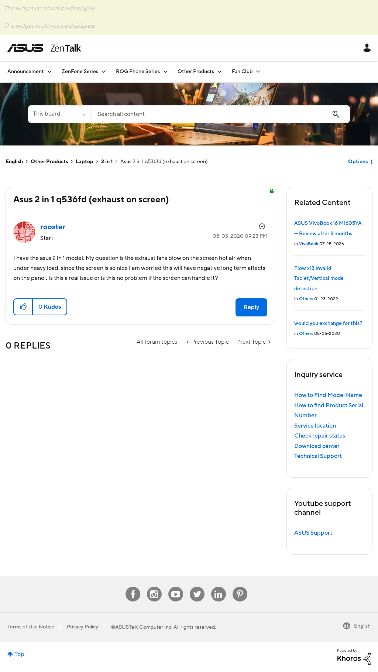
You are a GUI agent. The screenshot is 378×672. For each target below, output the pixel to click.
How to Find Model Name (328, 395)
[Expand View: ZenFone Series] (103, 71)
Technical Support (318, 456)
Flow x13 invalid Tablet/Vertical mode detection (319, 278)
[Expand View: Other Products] (219, 71)
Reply (251, 307)
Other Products (49, 161)
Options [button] (358, 161)
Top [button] (19, 654)
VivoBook (308, 244)
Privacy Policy (82, 627)
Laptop (84, 161)
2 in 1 (107, 161)
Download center (317, 446)
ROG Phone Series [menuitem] (138, 71)
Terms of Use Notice (30, 627)
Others (306, 299)
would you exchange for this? (328, 323)
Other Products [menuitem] (196, 71)
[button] (23, 307)
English (14, 161)
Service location (315, 425)
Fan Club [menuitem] (242, 71)
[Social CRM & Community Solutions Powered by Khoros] (354, 656)
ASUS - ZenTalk (44, 48)
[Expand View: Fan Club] (258, 71)
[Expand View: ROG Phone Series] (165, 71)
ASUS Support (313, 532)
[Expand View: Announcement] (49, 71)
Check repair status (319, 435)
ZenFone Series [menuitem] (80, 71)
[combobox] (220, 114)
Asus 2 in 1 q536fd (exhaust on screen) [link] (164, 161)
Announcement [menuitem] (25, 71)
